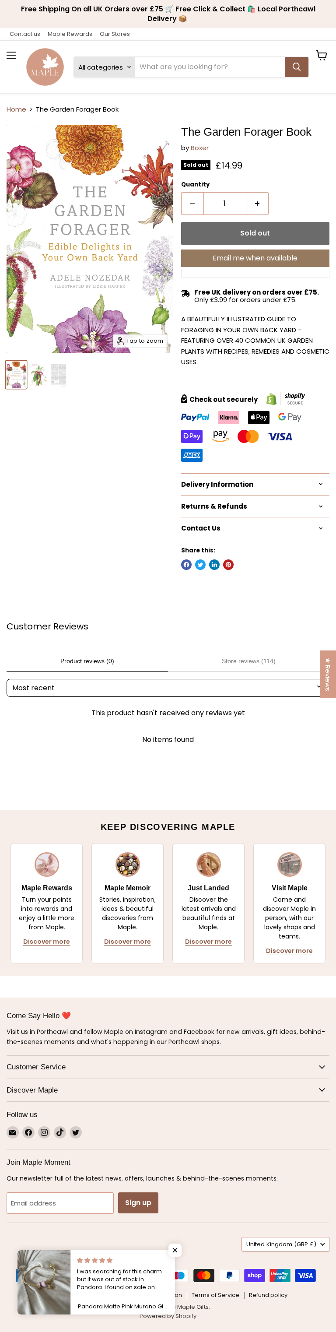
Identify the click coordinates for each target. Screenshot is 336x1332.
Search (59, 1295)
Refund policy (268, 1295)
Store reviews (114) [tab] (249, 660)
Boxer (200, 147)
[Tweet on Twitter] (200, 564)
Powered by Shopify (168, 1316)
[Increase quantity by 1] (257, 203)
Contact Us (94, 1295)
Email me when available (255, 258)
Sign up (138, 1203)
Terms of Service (215, 1295)
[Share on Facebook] (186, 564)
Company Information (150, 1295)
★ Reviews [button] (327, 674)
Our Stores (115, 34)
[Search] (296, 67)
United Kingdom (281, 1244)
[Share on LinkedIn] (214, 564)
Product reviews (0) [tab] (87, 660)
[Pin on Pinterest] (228, 564)
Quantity (195, 184)
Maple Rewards (70, 34)
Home (16, 109)
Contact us (25, 34)
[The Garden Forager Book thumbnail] (16, 375)
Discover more (46, 941)
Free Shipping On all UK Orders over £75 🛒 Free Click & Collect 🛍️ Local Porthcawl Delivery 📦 (168, 13)
